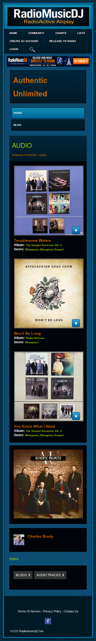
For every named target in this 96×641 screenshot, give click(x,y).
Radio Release (35, 338)
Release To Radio (62, 41)
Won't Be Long (27, 333)
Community (36, 33)
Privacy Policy (52, 611)
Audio (43, 155)
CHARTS (60, 33)
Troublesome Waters (32, 240)
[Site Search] (32, 49)
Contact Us (71, 611)
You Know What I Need (34, 426)
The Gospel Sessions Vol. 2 (44, 245)
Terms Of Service (29, 611)
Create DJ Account (24, 41)
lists (81, 33)
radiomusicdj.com (31, 631)
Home (13, 33)
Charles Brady (40, 536)
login (14, 49)
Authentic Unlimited (24, 155)
